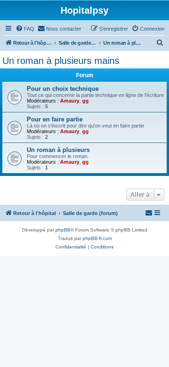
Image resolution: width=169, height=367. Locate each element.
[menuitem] (24, 28)
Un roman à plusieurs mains (60, 61)
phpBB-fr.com (97, 238)
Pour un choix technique (63, 88)
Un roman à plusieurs (58, 149)
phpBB (62, 229)
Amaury (69, 101)
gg (85, 101)
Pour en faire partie (55, 119)
